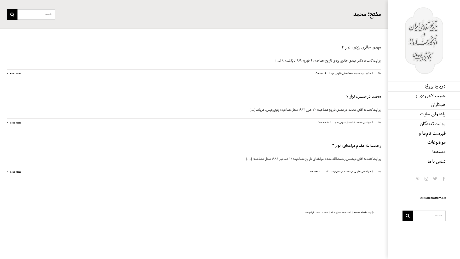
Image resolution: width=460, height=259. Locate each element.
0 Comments (324, 122)
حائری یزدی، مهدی (362, 73)
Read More (15, 74)
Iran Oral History (362, 213)
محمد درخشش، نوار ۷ (363, 96)
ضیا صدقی (347, 73)
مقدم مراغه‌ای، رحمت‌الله (337, 172)
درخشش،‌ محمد (363, 122)
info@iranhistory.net (433, 197)
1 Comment (322, 73)
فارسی (338, 73)
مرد (332, 73)
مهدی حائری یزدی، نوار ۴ (361, 47)
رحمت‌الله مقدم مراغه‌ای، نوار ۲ (356, 145)
